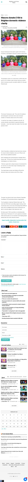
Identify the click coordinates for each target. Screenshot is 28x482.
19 (17, 423)
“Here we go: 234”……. (7, 316)
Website (3, 269)
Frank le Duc (5, 26)
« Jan (2, 428)
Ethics (12, 466)
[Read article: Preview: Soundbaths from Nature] (3, 355)
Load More (14, 405)
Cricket (25, 376)
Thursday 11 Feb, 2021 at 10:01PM (10, 27)
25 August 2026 (11, 355)
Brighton (6, 15)
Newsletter (17, 463)
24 (10, 426)
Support (12, 463)
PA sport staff (4, 389)
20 (21, 423)
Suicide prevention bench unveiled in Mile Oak (12, 318)
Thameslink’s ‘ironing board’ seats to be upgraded (13, 310)
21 (25, 423)
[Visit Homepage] (14, 2)
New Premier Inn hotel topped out (9, 293)
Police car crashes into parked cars (10, 298)
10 (10, 420)
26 (17, 426)
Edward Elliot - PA (5, 401)
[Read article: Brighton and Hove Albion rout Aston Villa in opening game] (23, 400)
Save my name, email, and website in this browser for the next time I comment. (14, 276)
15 (2, 423)
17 (10, 423)
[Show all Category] (26, 344)
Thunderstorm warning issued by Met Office (11, 436)
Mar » (5, 428)
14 (25, 420)
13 (21, 420)
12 (17, 420)
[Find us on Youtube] (13, 476)
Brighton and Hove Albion (16, 376)
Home (2, 15)
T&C (16, 466)
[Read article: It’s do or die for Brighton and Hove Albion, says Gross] (23, 388)
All (20, 344)
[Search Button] (26, 2)
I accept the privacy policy (8, 337)
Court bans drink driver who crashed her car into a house (14, 447)
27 (21, 426)
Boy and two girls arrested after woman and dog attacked (14, 439)
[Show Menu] (1, 2)
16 (6, 423)
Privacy (23, 463)
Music (23, 344)
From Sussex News (7, 433)
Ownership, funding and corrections (16, 464)
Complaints (5, 464)
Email (2, 263)
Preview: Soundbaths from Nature (15, 354)
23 (6, 426)
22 (2, 426)
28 (25, 426)
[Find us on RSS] (15, 476)
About (3, 463)
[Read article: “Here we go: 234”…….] (3, 367)
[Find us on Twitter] (11, 476)
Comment (3, 239)
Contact (7, 463)
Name (3, 257)
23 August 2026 (13, 401)
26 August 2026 (11, 351)
